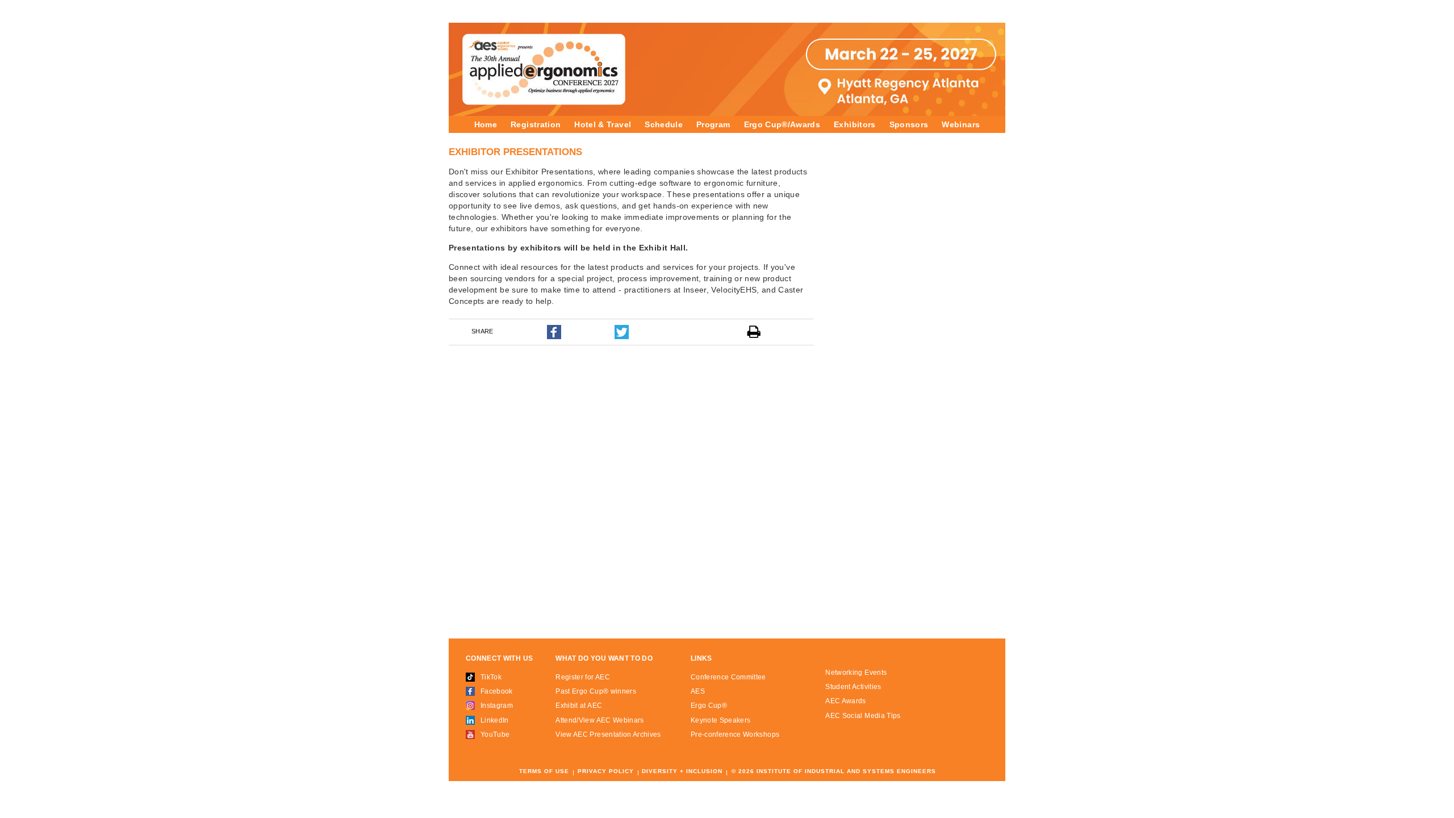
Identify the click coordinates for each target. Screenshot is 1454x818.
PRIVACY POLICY (606, 771)
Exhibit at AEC (578, 706)
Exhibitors (855, 124)
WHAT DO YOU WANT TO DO (604, 658)
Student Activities (853, 687)
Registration (536, 124)
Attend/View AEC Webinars (599, 720)
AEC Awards (845, 701)
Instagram (497, 706)
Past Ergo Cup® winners (595, 691)
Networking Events (856, 673)
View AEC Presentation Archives (608, 734)
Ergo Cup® (709, 706)
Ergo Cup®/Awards (782, 124)
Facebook (497, 691)
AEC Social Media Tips (862, 716)
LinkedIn (495, 720)
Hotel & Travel (602, 124)
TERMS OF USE (544, 771)
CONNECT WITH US (499, 658)
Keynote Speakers (721, 720)
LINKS (701, 658)
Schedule (664, 124)
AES (698, 691)
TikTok (491, 677)
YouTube (495, 734)
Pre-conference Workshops (735, 734)
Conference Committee (728, 677)
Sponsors (909, 124)
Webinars (961, 124)
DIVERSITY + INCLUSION (682, 771)
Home (485, 124)
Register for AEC (582, 677)
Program (713, 124)
